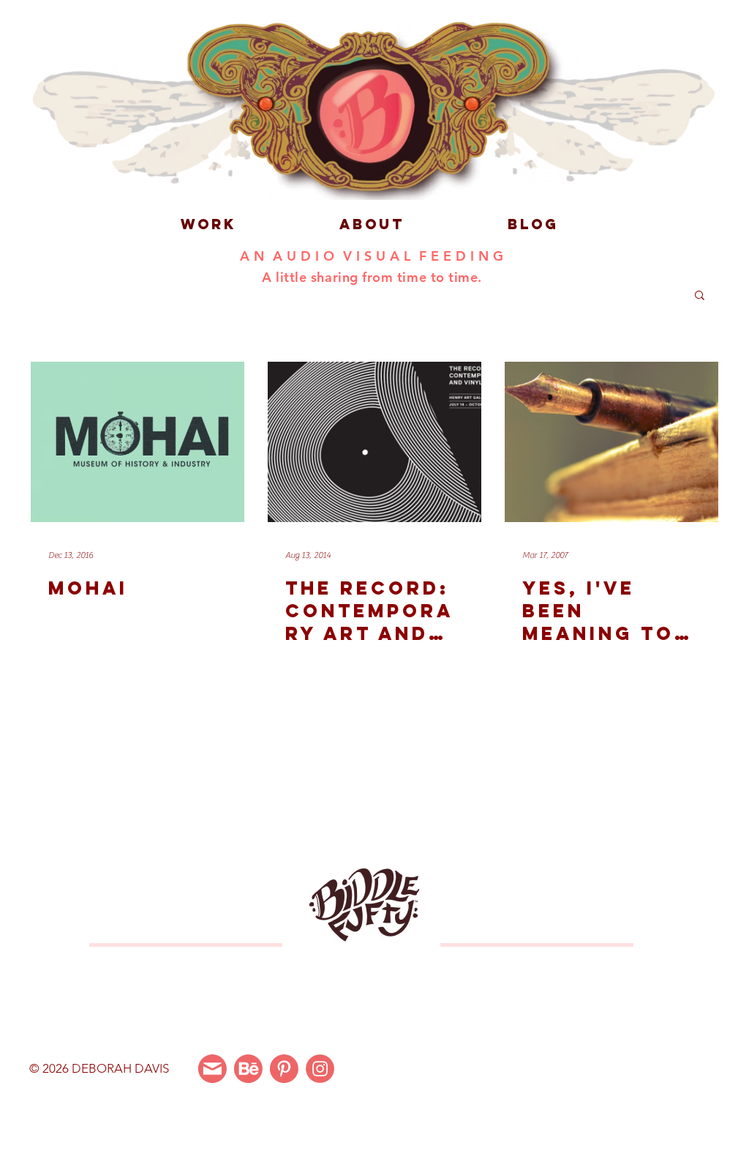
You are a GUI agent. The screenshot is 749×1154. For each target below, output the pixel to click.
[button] (700, 296)
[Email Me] (212, 1068)
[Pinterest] (284, 1068)
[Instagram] (320, 1068)
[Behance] (248, 1068)
